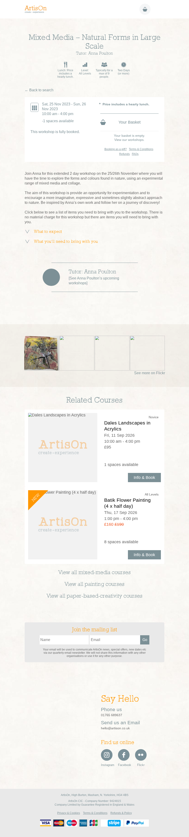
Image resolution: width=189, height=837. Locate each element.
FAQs (135, 154)
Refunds (124, 154)
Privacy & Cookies (68, 813)
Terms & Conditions (141, 149)
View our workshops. (129, 140)
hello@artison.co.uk (115, 728)
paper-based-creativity (94, 596)
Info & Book (144, 477)
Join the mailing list (94, 630)
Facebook (124, 765)
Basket (145, 9)
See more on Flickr (149, 373)
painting (94, 584)
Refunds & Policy (121, 813)
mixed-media (94, 573)
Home (37, 9)
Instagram (106, 765)
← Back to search (39, 90)
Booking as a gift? (115, 149)
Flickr (141, 765)
